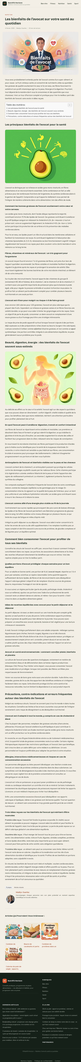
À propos (9, 887)
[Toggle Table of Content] (68, 105)
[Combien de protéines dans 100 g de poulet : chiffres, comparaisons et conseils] (13, 930)
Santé (69, 4)
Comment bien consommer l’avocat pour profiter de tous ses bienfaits (34, 114)
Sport (76, 4)
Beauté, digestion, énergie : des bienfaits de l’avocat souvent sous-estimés (36, 111)
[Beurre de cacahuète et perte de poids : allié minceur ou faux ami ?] (31, 930)
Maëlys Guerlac (22, 892)
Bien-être (44, 4)
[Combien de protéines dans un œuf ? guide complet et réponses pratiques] (49, 930)
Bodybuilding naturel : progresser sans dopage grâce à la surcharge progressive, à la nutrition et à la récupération (20, 1024)
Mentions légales (26, 1061)
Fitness (52, 4)
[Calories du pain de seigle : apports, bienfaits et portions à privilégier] (13, 953)
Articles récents (19, 887)
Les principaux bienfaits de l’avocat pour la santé (26, 108)
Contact (57, 1061)
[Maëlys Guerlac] (10, 899)
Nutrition (61, 4)
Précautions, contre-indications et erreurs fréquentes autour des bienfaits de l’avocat (39, 116)
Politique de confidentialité (43, 1061)
